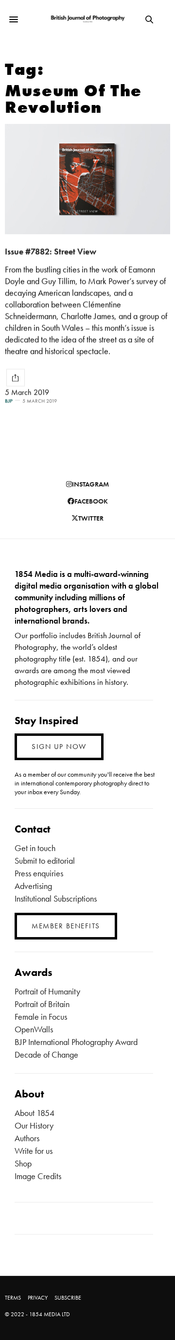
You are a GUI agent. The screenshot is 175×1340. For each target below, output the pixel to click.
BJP (9, 400)
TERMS (13, 1298)
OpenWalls (34, 1029)
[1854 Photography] (88, 19)
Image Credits (38, 1176)
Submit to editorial (45, 860)
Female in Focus (41, 1016)
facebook (91, 501)
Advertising (33, 885)
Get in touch (35, 847)
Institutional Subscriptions (56, 898)
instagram (90, 484)
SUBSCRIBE (67, 1298)
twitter (91, 518)
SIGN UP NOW (59, 746)
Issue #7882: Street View (50, 251)
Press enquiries (39, 873)
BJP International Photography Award (76, 1041)
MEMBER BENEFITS (66, 926)
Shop (23, 1163)
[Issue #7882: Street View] (87, 179)
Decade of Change (46, 1054)
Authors (27, 1138)
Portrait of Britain (42, 1003)
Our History (34, 1125)
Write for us (33, 1150)
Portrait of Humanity (47, 991)
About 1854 (34, 1112)
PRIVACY (38, 1298)
